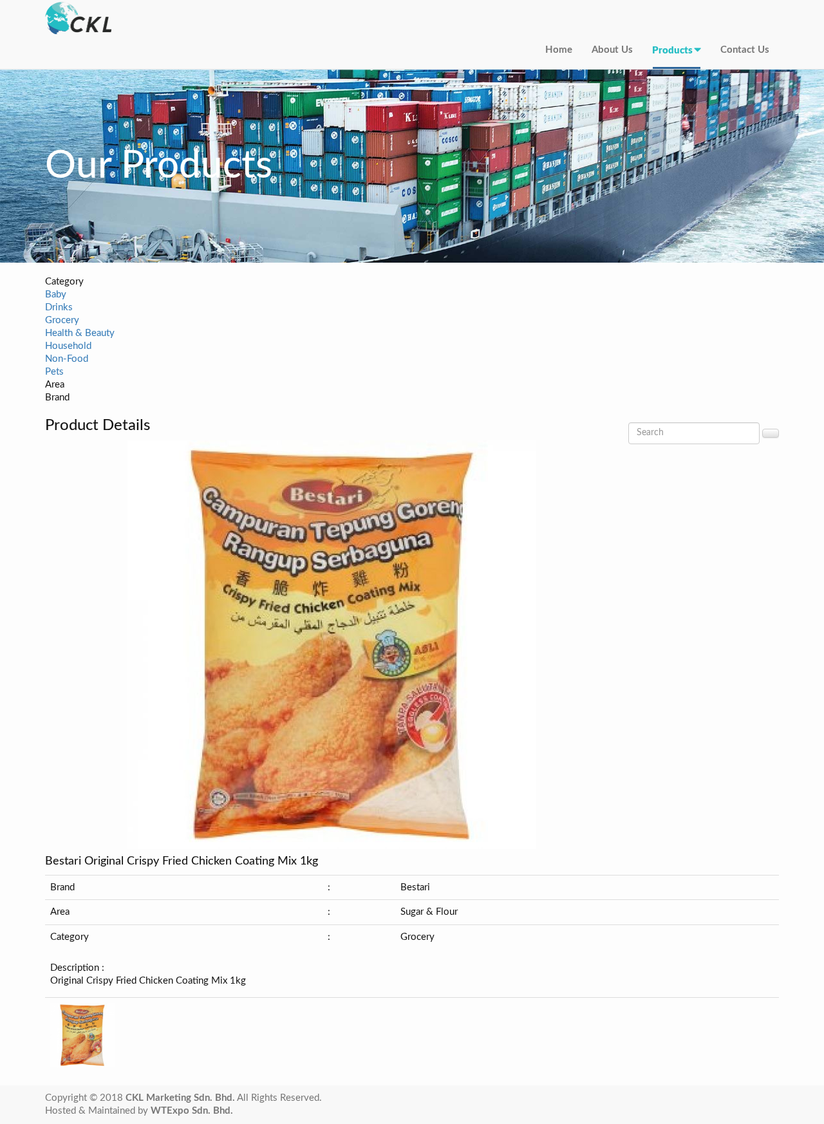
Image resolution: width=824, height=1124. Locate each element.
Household (68, 346)
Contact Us (744, 50)
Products (672, 50)
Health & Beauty (80, 333)
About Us (612, 50)
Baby (55, 294)
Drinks (59, 307)
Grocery (62, 320)
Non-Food (66, 359)
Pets (54, 372)
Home (558, 50)
